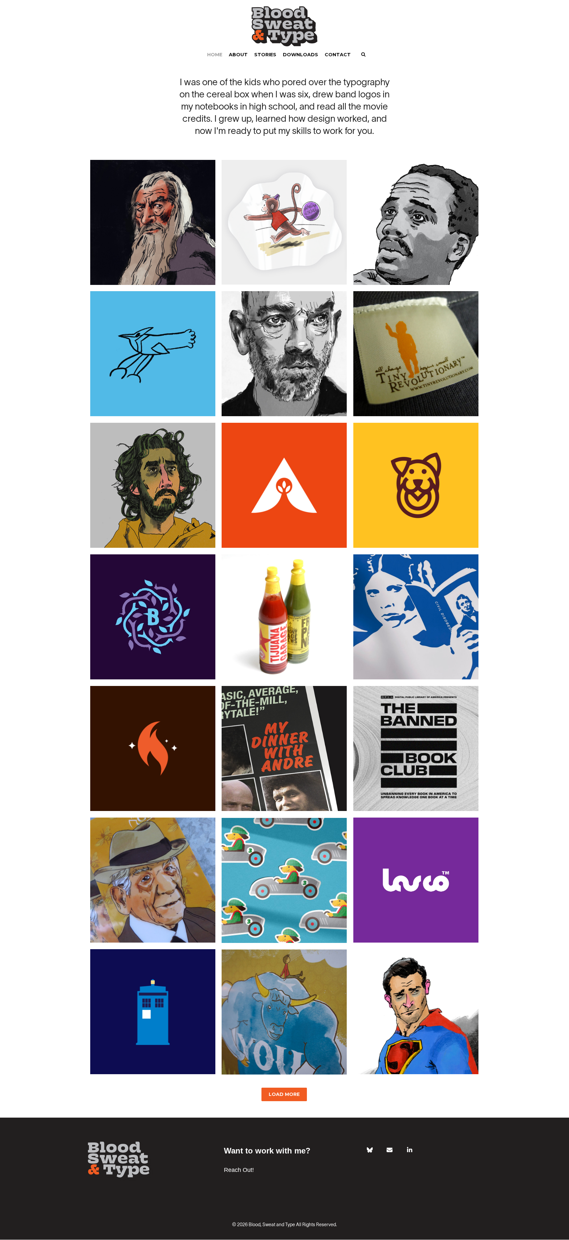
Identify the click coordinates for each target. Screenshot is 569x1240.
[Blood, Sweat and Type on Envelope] (389, 1150)
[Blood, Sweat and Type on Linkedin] (410, 1150)
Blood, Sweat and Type (272, 1225)
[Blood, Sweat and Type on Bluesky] (370, 1150)
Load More (284, 1094)
